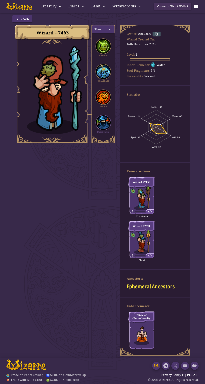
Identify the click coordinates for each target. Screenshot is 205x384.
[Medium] (195, 366)
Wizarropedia (124, 6)
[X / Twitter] (175, 366)
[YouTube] (185, 366)
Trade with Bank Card (26, 380)
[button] (103, 29)
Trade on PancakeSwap (26, 375)
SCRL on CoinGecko (64, 380)
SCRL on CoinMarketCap (68, 375)
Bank (96, 6)
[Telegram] (166, 366)
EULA (191, 375)
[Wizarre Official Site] (156, 366)
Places (74, 6)
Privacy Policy (171, 375)
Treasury (49, 6)
